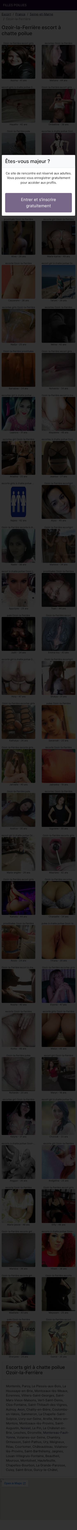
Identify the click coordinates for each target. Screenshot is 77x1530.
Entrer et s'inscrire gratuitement (38, 202)
